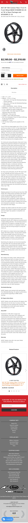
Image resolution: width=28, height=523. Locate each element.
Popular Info (14, 437)
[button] (7, 519)
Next (25, 370)
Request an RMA (14, 444)
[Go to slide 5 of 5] (18, 391)
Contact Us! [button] (9, 519)
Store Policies (14, 428)
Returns (14, 430)
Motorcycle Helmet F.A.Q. (14, 455)
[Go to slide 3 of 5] (14, 391)
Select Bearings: (5, 67)
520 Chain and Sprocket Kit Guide (14, 462)
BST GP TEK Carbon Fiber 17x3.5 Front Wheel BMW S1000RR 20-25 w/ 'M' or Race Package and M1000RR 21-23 (13, 384)
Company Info (14, 420)
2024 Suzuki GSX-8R (14, 475)
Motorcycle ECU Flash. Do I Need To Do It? (14, 457)
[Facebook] (2, 84)
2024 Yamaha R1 (14, 481)
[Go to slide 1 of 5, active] (9, 391)
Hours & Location (14, 425)
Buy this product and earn (12, 79)
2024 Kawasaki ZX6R (14, 474)
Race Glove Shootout (14, 453)
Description (14, 88)
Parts (14, 445)
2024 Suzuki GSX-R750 (14, 477)
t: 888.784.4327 (14, 502)
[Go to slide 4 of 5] (16, 391)
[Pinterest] (7, 84)
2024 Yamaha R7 (14, 479)
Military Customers (14, 440)
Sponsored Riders (14, 442)
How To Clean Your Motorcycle (14, 459)
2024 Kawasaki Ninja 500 (14, 472)
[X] (4, 84)
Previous (2, 370)
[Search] (7, 2)
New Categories (14, 469)
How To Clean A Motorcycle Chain (14, 460)
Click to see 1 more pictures (14, 54)
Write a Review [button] (20, 16)
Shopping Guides (14, 450)
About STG (14, 423)
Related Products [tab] (14, 349)
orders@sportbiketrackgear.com (14, 506)
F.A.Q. (14, 432)
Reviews (14, 92)
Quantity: (3, 73)
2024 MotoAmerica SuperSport (14, 464)
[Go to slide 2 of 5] (11, 391)
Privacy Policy (14, 427)
